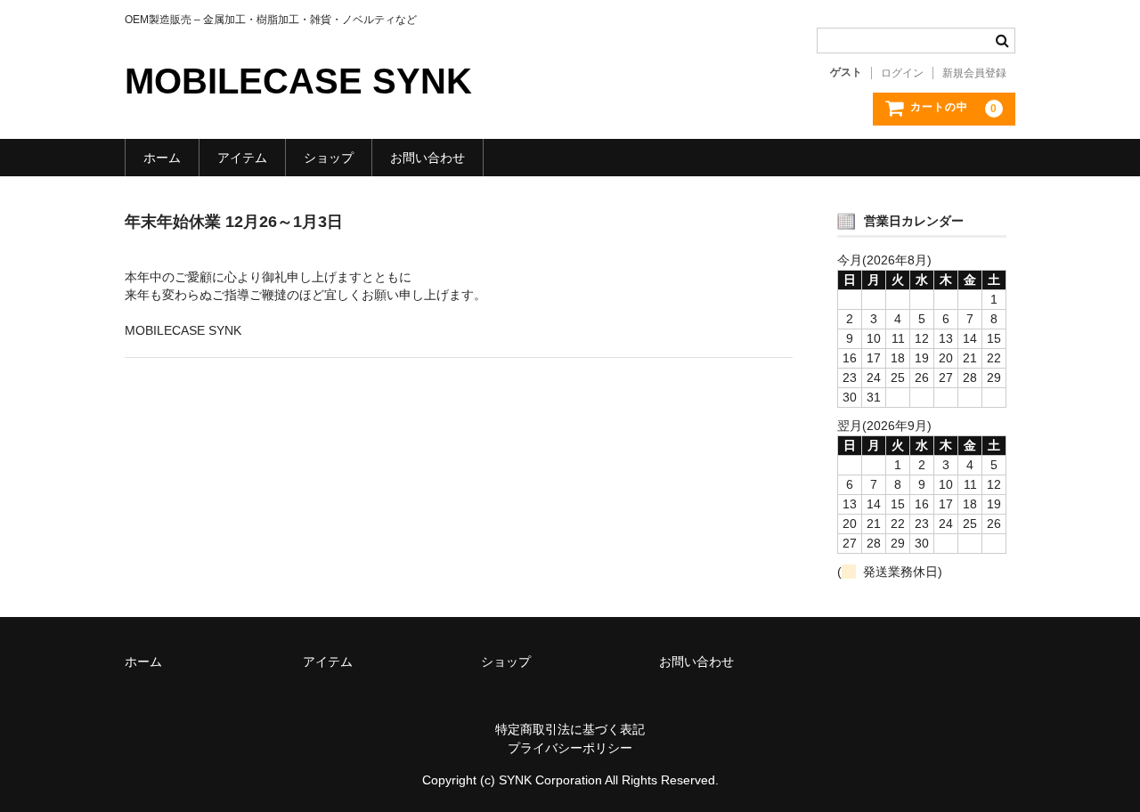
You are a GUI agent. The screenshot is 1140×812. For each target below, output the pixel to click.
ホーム (162, 157)
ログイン (902, 73)
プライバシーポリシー (570, 748)
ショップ (329, 157)
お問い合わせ (427, 157)
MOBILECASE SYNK (298, 81)
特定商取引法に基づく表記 (570, 729)
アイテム (242, 157)
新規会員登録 (974, 73)
